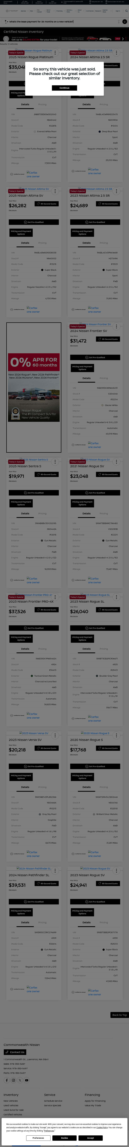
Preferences (38, 1138)
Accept (90, 1138)
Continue (64, 87)
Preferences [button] (49, 1131)
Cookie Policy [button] (102, 1127)
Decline (64, 1138)
